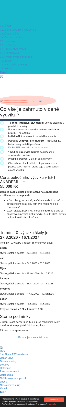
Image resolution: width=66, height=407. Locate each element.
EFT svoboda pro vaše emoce (28, 147)
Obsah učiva (9, 33)
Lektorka (7, 41)
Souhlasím (54, 399)
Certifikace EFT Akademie (18, 29)
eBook (6, 61)
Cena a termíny (11, 37)
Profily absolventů (13, 49)
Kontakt (7, 68)
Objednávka (9, 53)
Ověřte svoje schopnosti (16, 57)
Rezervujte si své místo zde (33, 337)
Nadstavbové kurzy (13, 64)
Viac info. (52, 404)
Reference (8, 45)
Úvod (5, 26)
